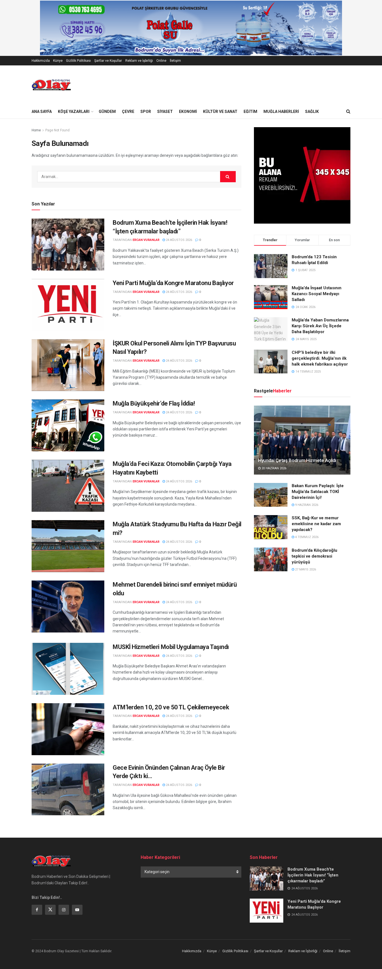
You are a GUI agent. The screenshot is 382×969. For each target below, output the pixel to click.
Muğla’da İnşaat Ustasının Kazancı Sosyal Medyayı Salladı (316, 293)
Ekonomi (188, 111)
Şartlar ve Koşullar (108, 61)
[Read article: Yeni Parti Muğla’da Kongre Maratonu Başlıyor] (68, 305)
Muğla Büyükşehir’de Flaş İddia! (154, 403)
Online (161, 61)
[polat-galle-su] (191, 27)
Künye (58, 61)
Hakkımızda (41, 61)
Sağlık (312, 111)
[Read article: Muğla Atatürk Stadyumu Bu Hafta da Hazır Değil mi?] (68, 546)
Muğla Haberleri (281, 111)
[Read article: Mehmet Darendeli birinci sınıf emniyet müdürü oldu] (68, 606)
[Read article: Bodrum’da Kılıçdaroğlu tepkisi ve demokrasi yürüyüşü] (270, 560)
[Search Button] (348, 112)
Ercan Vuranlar (146, 240)
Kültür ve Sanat (220, 111)
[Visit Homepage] (51, 85)
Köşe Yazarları (73, 111)
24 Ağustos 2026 (178, 240)
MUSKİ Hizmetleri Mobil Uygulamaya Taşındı (171, 646)
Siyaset (165, 111)
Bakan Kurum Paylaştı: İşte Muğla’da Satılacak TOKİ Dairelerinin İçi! (318, 491)
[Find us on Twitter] (50, 910)
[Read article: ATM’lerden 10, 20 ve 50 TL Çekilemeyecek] (68, 729)
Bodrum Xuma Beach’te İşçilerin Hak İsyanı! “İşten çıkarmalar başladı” (312, 875)
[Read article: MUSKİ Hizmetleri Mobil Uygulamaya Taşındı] (68, 669)
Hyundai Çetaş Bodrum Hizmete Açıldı (297, 460)
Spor (145, 111)
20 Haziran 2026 (273, 468)
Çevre (128, 111)
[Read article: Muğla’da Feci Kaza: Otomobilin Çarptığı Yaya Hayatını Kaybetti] (68, 486)
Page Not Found (57, 130)
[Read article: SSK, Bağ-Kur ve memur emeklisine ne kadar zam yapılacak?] (270, 527)
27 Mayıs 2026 (305, 569)
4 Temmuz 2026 (306, 537)
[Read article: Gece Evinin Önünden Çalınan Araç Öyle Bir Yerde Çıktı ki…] (68, 790)
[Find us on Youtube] (77, 910)
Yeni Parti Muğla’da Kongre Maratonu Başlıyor (173, 282)
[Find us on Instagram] (63, 910)
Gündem (107, 111)
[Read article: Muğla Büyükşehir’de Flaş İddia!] (68, 425)
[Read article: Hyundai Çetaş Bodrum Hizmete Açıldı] (302, 440)
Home (36, 130)
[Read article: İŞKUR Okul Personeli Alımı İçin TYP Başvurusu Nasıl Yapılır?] (68, 365)
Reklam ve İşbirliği (139, 61)
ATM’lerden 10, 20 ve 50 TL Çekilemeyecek (171, 707)
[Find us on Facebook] (37, 910)
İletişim (175, 61)
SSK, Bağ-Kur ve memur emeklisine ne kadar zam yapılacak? (316, 523)
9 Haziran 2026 (306, 505)
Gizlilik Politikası (78, 61)
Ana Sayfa (42, 111)
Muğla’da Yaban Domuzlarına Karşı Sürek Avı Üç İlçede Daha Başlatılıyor (320, 326)
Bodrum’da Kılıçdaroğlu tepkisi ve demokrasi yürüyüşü (314, 556)
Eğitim (250, 111)
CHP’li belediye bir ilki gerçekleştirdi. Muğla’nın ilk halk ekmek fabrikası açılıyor (320, 358)
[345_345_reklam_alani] (302, 175)
